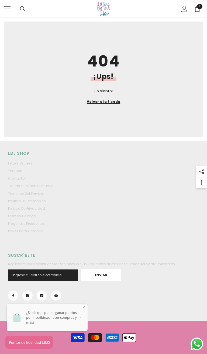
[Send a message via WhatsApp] (196, 344)
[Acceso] (184, 9)
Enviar (101, 275)
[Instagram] (27, 295)
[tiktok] (42, 295)
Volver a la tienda (103, 101)
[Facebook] (13, 295)
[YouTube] (56, 295)
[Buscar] (22, 9)
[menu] (7, 9)
